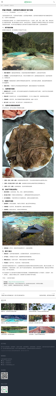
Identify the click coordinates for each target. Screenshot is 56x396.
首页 (2, 5)
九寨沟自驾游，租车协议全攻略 (47, 295)
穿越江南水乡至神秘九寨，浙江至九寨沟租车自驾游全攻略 (15, 295)
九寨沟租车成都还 (11, 278)
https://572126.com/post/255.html (16, 281)
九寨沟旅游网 (13, 350)
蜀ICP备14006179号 (25, 350)
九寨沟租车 (6, 5)
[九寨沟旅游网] (28, 3)
